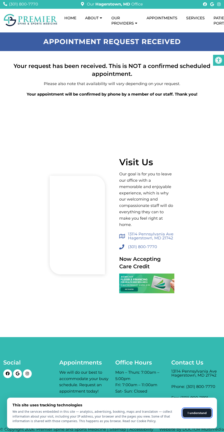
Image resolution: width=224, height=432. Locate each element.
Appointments (162, 18)
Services (195, 18)
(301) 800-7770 (23, 4)
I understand (197, 413)
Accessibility (141, 429)
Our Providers (122, 20)
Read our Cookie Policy (138, 421)
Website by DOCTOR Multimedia (191, 429)
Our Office (114, 4)
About (92, 18)
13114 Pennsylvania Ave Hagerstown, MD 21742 (150, 236)
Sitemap (117, 429)
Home (70, 18)
